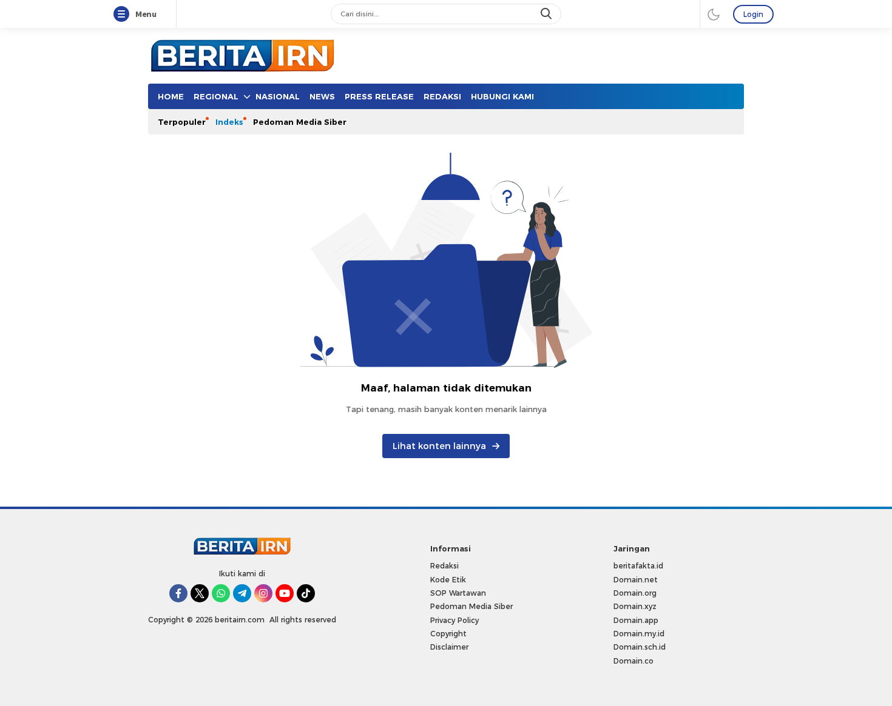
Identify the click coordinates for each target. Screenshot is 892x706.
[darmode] (713, 14)
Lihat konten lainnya (439, 446)
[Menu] (124, 14)
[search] (547, 14)
